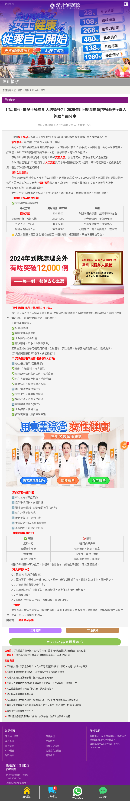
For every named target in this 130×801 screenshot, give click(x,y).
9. (6, 711)
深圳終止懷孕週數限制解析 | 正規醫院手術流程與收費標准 (35, 672)
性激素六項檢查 (53, 750)
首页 (20, 90)
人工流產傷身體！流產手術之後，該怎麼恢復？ (30, 688)
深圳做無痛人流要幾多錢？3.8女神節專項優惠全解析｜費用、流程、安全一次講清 (47, 666)
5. (6, 688)
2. (6, 672)
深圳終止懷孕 (11, 736)
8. (6, 705)
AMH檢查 (9, 750)
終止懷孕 (40, 90)
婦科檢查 (9, 755)
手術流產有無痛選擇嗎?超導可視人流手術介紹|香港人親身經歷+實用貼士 (50, 650)
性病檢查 (50, 741)
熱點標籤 (10, 730)
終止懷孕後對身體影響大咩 (20, 694)
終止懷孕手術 (26, 620)
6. (6, 694)
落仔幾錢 (50, 736)
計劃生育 (29, 90)
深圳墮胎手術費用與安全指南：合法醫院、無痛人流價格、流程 (39, 716)
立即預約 (9, 4)
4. (6, 683)
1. (6, 666)
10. (6, 716)
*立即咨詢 (35, 630)
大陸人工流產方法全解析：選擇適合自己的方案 (30, 677)
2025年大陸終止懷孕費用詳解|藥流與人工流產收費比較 (43, 655)
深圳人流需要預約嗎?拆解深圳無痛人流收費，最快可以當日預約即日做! (42, 683)
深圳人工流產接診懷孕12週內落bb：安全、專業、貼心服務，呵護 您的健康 (44, 705)
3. (6, 677)
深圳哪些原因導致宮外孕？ (20, 711)
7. (6, 699)
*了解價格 (92, 630)
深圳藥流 (9, 741)
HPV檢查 (9, 746)
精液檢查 (50, 755)
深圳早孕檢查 (52, 746)
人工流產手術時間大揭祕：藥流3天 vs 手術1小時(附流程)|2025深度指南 (42, 699)
